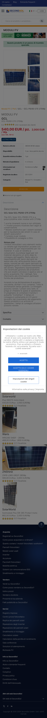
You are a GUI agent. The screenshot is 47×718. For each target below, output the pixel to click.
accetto (24, 360)
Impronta (40, 389)
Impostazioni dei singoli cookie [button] (23, 380)
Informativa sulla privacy (23, 389)
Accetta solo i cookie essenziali (23, 369)
